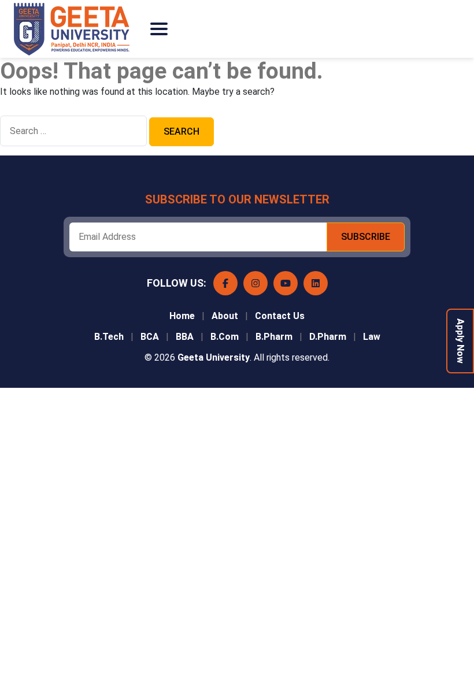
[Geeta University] (77, 29)
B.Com (224, 336)
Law (371, 336)
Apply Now (460, 341)
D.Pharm (327, 336)
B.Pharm (273, 336)
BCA (149, 336)
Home (182, 315)
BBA (185, 336)
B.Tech (109, 336)
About (225, 315)
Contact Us (280, 315)
